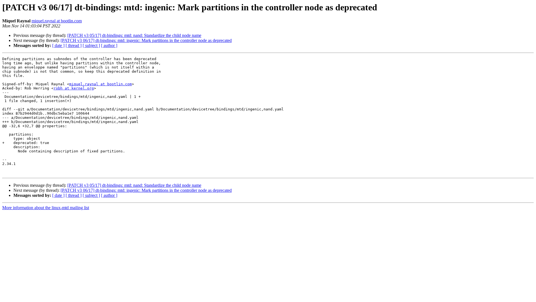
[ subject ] (91, 45)
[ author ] (109, 45)
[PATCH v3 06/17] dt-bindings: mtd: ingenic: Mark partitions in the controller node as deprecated (146, 40)
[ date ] (58, 45)
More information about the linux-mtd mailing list (45, 207)
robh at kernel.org (74, 88)
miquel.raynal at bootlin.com (57, 20)
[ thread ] (74, 45)
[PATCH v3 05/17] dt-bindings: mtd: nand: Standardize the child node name (134, 35)
